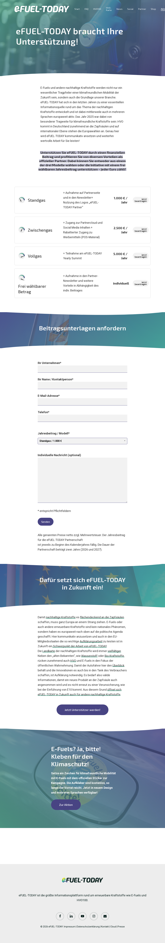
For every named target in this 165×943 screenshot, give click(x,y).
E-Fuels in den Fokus (95, 660)
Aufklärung (61, 675)
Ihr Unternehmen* (49, 363)
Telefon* (43, 412)
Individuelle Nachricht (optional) (59, 455)
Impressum (69, 926)
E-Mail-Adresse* (49, 395)
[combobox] (82, 441)
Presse (121, 926)
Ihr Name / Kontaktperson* (55, 379)
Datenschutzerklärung (88, 926)
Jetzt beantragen (141, 200)
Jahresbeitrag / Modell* (54, 437)
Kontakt (105, 926)
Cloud (113, 926)
